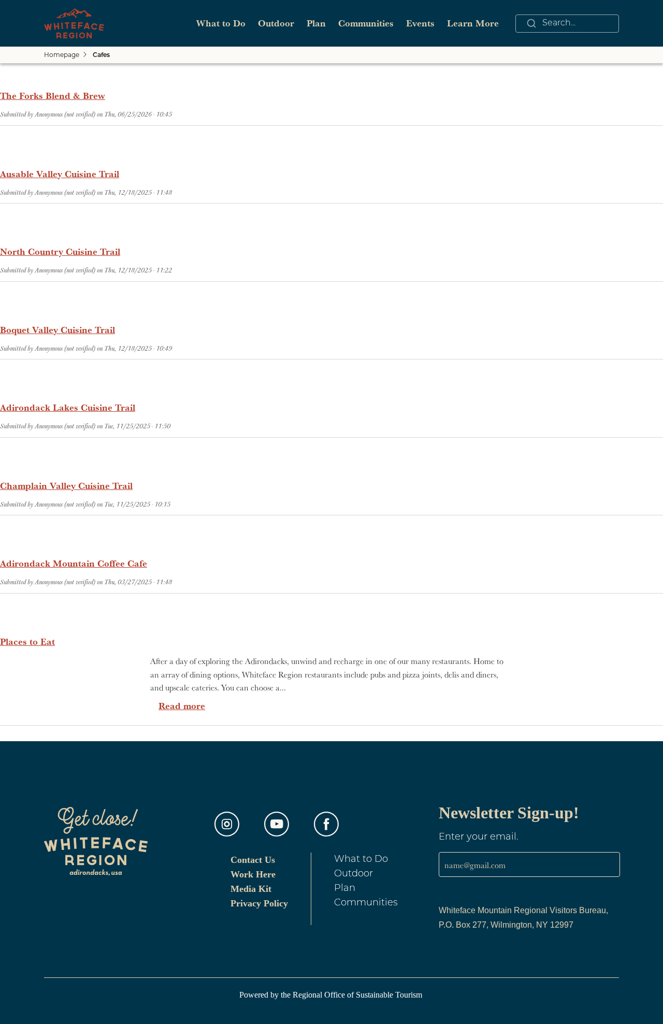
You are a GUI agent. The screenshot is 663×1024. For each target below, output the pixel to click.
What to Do (221, 23)
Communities (366, 23)
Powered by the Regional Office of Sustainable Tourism (331, 994)
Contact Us (252, 860)
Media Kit (250, 889)
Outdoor (276, 23)
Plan (316, 23)
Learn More (473, 23)
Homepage (61, 55)
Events (420, 23)
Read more (181, 705)
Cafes (101, 55)
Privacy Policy (259, 903)
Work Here (253, 874)
